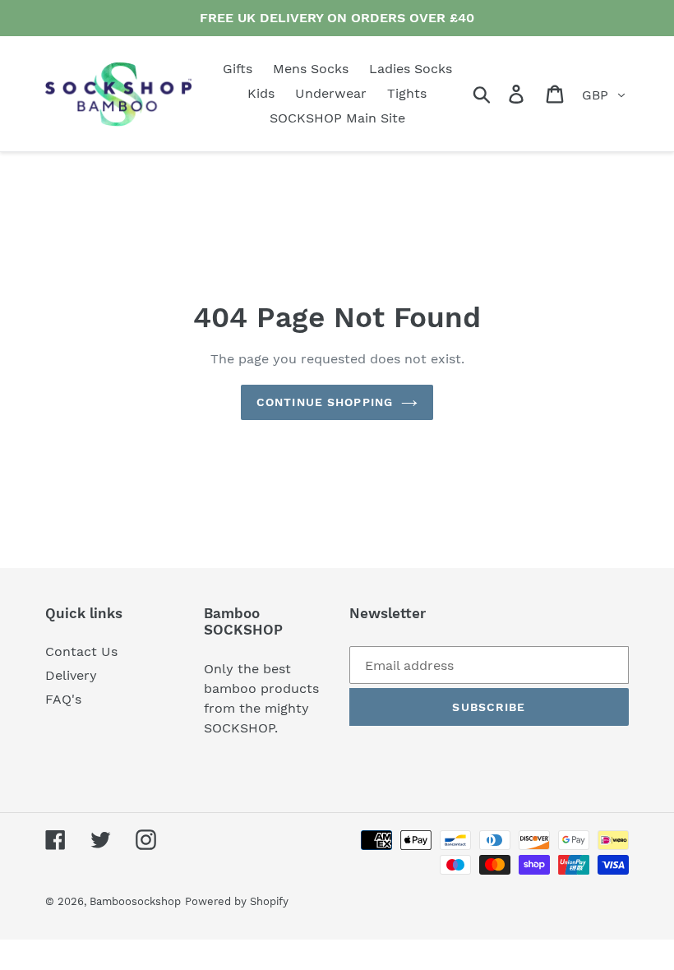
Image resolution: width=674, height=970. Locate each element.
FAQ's (63, 699)
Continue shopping (324, 402)
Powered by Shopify (237, 901)
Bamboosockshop (135, 901)
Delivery (71, 675)
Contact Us (81, 651)
